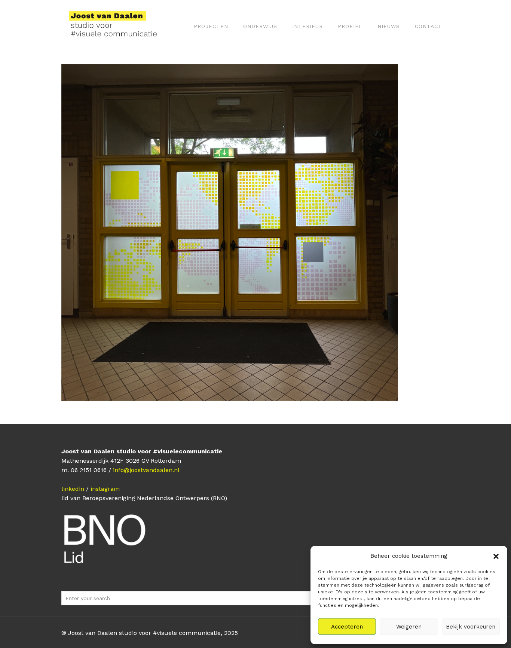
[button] (496, 556)
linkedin (72, 488)
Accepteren (347, 626)
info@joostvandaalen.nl (146, 470)
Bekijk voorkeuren (470, 626)
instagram (105, 488)
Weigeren (409, 626)
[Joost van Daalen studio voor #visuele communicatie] (117, 26)
